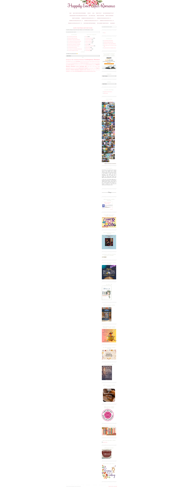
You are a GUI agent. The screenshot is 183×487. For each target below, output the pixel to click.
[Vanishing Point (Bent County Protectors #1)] (108, 143)
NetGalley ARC (83, 66)
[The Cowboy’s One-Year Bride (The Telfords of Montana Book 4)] (106, 157)
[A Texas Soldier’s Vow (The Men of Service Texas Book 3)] (106, 111)
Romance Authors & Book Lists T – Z (75, 23)
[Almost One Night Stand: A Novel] (103, 106)
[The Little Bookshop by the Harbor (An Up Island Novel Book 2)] (105, 143)
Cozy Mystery (68, 61)
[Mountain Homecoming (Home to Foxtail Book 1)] (114, 103)
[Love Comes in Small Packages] (112, 134)
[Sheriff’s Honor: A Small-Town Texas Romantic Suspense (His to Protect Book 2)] (114, 117)
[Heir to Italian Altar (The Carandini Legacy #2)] (108, 140)
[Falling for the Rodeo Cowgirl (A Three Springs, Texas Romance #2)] (105, 123)
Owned (99, 66)
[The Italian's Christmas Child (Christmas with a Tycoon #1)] (110, 103)
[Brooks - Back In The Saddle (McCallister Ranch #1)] (106, 117)
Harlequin (78, 61)
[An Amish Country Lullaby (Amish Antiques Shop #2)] (112, 126)
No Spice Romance (94, 66)
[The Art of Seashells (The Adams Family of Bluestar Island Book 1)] (110, 143)
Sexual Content (87, 47)
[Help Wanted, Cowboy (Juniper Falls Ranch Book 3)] (105, 160)
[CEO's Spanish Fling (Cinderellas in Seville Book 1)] (114, 143)
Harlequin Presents (94, 61)
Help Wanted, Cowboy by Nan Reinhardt (74, 39)
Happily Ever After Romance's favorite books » (110, 163)
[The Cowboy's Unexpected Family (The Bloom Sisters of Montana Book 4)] (110, 146)
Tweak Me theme (110, 486)
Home (70, 13)
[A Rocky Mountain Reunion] (106, 134)
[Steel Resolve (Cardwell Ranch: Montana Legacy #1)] (103, 103)
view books (111, 209)
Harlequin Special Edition (74, 63)
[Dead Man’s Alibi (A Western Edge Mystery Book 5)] (106, 160)
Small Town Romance (88, 41)
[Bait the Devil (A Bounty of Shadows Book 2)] (106, 120)
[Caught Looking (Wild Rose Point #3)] (114, 140)
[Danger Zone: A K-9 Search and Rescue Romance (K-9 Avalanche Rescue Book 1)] (105, 126)
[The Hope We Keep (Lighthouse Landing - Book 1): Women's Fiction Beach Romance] (106, 109)
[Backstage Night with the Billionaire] (112, 146)
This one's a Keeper (88, 42)
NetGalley (86, 44)
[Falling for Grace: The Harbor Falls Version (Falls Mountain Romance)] (105, 106)
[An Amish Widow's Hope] (114, 114)
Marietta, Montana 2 (109, 15)
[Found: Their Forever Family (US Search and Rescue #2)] (106, 140)
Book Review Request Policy (108, 13)
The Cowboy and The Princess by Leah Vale (74, 41)
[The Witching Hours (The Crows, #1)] (110, 123)
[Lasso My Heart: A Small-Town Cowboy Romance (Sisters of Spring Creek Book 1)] (108, 160)
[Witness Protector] (106, 123)
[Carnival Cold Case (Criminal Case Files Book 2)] (103, 117)
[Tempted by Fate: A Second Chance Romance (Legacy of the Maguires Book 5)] (105, 146)
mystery (77, 66)
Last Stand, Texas (92, 15)
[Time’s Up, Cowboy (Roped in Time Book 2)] (112, 154)
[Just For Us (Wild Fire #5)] (108, 117)
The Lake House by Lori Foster (72, 47)
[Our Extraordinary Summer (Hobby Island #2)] (110, 140)
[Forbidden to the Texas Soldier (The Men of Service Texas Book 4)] (108, 146)
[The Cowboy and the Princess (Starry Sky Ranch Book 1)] (103, 160)
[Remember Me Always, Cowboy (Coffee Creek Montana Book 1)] (106, 146)
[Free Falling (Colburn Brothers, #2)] (112, 123)
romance (72, 69)
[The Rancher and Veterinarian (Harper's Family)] (106, 129)
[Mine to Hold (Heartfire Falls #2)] (106, 106)
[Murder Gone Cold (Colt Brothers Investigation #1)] (106, 137)
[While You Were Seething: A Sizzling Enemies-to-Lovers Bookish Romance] (114, 134)
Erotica (72, 61)
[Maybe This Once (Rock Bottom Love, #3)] (114, 123)
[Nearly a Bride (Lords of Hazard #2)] (106, 143)
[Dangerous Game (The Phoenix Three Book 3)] (112, 114)
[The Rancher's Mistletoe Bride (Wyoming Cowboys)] (105, 137)
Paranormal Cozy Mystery (74, 68)
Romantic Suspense (79, 69)
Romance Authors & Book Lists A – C (88, 18)
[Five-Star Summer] (110, 154)
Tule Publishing (87, 50)
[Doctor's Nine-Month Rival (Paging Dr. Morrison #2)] (110, 134)
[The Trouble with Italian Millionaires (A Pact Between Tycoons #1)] (108, 134)
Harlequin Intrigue (89, 61)
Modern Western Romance (89, 45)
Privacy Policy (99, 13)
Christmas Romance (88, 39)
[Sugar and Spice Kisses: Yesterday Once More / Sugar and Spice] (110, 117)
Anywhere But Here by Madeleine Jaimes (74, 42)
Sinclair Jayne (93, 69)
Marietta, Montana (100, 15)
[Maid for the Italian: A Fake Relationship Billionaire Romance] (110, 120)
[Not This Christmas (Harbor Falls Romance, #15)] (108, 106)
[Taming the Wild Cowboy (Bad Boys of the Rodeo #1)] (114, 137)
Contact (89, 13)
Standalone (68, 71)
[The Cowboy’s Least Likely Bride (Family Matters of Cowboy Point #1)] (105, 111)
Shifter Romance (87, 69)
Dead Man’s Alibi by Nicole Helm (72, 38)
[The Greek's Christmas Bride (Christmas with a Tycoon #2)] (112, 103)
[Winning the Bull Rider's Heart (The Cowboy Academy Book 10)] (108, 120)
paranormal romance (83, 68)
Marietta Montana (89, 64)
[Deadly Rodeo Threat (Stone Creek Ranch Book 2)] (108, 126)
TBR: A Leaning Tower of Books (103, 23)
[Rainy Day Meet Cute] (108, 154)
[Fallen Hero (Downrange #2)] (110, 114)
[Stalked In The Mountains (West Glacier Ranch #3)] (103, 123)
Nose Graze (115, 486)
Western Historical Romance (85, 71)
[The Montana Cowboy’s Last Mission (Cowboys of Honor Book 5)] (105, 103)
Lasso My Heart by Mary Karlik (72, 36)
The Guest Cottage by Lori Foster (73, 50)
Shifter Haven (106, 93)
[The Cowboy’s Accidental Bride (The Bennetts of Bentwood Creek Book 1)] (103, 140)
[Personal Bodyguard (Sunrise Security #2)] (114, 126)
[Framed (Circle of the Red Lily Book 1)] (110, 129)
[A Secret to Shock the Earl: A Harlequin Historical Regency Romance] (110, 126)
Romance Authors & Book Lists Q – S (106, 20)
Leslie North (84, 64)
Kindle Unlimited (71, 64)
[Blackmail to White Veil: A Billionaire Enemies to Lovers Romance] (106, 126)
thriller (74, 71)
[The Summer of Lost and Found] (103, 126)
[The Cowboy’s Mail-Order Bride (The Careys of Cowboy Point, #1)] (112, 106)
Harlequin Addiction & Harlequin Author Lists (78, 15)
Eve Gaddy (74, 61)
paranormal (68, 68)
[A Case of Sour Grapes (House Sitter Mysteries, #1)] (110, 137)
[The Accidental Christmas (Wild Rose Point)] (103, 143)
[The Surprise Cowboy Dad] (114, 146)
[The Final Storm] (108, 114)
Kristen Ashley (76, 64)
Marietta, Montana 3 (76, 18)
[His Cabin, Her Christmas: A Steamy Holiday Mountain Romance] (103, 109)
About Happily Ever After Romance (79, 13)
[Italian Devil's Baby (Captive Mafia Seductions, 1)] (105, 157)
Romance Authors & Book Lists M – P (91, 20)
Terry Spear (71, 71)
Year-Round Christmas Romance (90, 23)
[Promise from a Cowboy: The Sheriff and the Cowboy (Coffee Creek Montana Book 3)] (114, 157)
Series (86, 36)
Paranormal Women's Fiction (92, 68)
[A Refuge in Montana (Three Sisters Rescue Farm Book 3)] (103, 154)
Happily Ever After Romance (91, 5)
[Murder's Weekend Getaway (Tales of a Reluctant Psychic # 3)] (106, 103)
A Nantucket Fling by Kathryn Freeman (73, 45)
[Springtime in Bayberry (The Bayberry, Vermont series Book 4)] (105, 114)
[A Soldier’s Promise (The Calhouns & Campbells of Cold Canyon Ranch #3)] (105, 120)
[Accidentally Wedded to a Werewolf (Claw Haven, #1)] (103, 134)
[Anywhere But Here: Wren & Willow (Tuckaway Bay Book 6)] (112, 157)
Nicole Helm (89, 66)
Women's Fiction (93, 71)
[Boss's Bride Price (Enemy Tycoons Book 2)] (108, 137)
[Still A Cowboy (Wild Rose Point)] (112, 140)
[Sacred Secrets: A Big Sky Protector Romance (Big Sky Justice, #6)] (110, 106)
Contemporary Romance (89, 38)
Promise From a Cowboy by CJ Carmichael (74, 44)
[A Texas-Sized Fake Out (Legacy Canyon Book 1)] (103, 114)
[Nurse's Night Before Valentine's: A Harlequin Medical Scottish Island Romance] (114, 111)
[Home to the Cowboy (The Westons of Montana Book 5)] (105, 140)
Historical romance (84, 63)
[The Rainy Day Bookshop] (106, 154)
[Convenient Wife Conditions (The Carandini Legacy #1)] (105, 117)
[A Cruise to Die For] (103, 137)
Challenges (112, 23)
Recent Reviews (105, 100)
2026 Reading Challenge (107, 203)
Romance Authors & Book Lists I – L (76, 20)
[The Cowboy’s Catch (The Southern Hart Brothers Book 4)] (114, 154)
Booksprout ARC (70, 59)
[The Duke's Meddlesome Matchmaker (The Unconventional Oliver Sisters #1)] (112, 111)
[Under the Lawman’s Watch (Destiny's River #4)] (114, 106)
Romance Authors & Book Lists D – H (104, 18)
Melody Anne (94, 64)
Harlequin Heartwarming (83, 61)
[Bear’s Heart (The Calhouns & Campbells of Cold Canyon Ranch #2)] (103, 120)
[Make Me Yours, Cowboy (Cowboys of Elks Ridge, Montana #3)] (106, 114)
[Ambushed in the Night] (114, 120)
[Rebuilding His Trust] (108, 123)
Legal (93, 13)
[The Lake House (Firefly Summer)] (108, 157)
